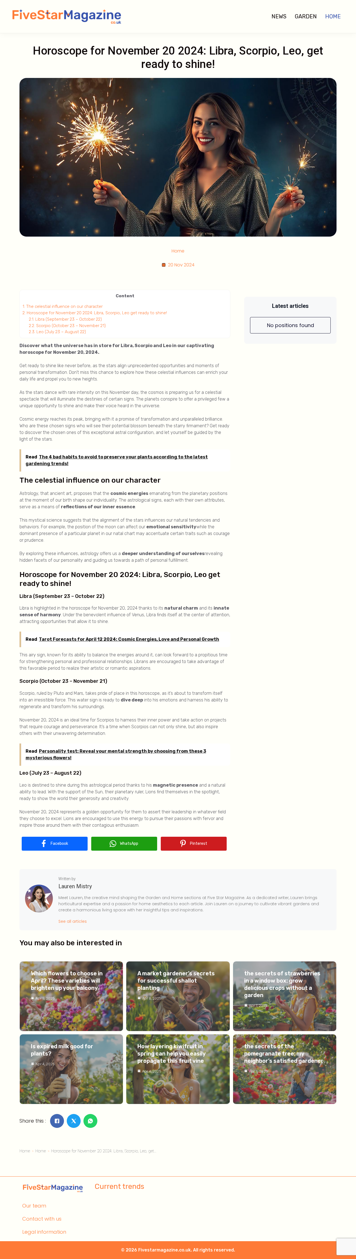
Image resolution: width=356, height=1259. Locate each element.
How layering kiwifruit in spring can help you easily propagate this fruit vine (171, 1053)
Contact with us (41, 1218)
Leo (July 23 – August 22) (57, 331)
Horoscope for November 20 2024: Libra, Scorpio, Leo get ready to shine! (95, 312)
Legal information (44, 1231)
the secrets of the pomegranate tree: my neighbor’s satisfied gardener (283, 1053)
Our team (34, 1205)
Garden (306, 16)
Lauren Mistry (75, 886)
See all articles (72, 921)
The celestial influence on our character (63, 306)
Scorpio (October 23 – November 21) (67, 325)
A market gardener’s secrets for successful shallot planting (176, 980)
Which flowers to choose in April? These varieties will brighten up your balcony (67, 980)
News (278, 16)
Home (333, 16)
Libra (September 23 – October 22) (65, 319)
